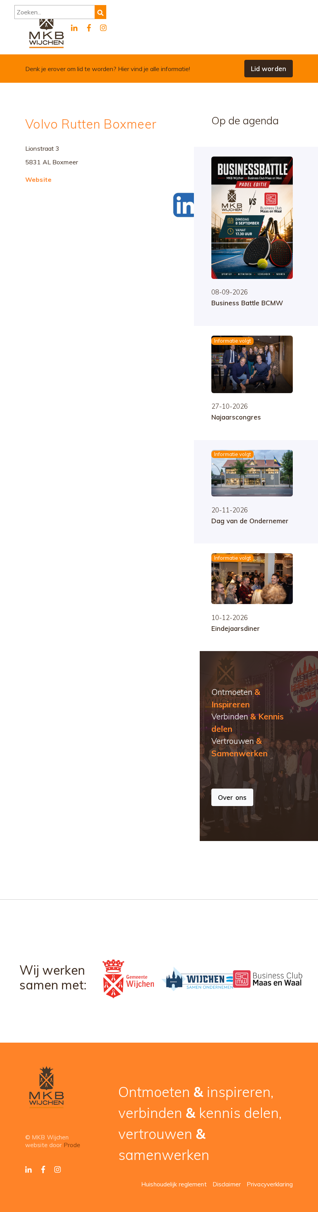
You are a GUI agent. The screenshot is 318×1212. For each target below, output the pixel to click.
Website (38, 179)
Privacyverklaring (270, 1184)
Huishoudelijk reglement (174, 1184)
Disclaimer (227, 1184)
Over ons (232, 797)
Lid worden (268, 68)
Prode (72, 1145)
